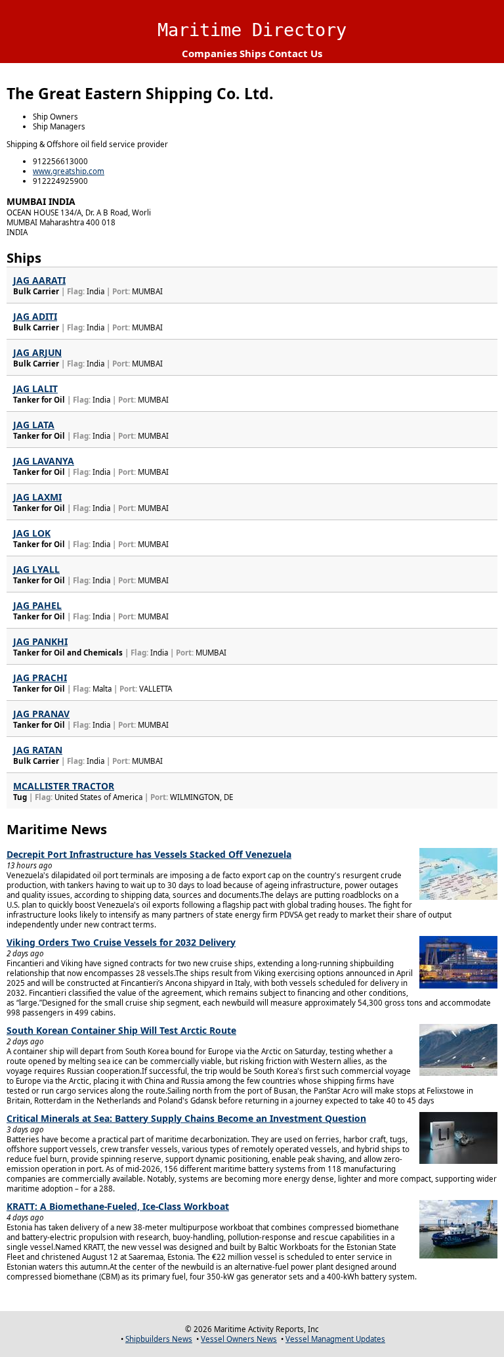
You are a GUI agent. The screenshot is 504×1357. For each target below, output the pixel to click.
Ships (253, 53)
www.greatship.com (68, 171)
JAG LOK (32, 533)
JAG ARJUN (37, 352)
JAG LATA (33, 424)
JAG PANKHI (40, 641)
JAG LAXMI (37, 497)
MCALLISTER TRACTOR (63, 786)
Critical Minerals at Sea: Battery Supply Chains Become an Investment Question (186, 1118)
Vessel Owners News (239, 1339)
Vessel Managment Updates (335, 1339)
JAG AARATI (39, 280)
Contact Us (295, 53)
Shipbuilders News (158, 1339)
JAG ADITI (35, 316)
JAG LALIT (35, 388)
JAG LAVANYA (43, 461)
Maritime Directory (252, 30)
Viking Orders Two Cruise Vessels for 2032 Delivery (121, 942)
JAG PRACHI (40, 677)
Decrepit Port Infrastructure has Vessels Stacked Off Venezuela (149, 854)
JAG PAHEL (37, 605)
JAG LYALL (36, 569)
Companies (209, 53)
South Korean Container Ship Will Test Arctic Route (121, 1030)
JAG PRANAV (41, 713)
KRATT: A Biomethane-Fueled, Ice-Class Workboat (118, 1206)
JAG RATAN (37, 750)
